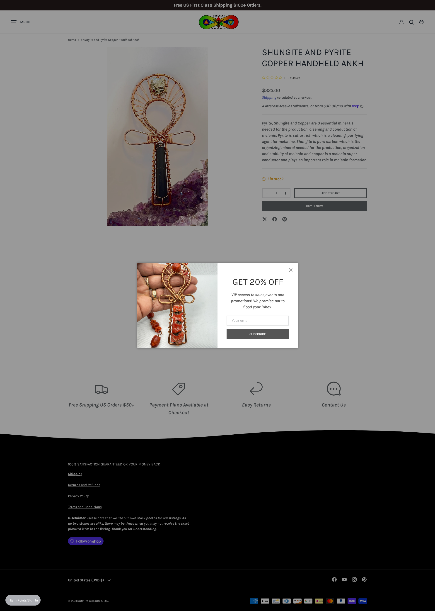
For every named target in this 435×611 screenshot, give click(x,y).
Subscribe (257, 334)
